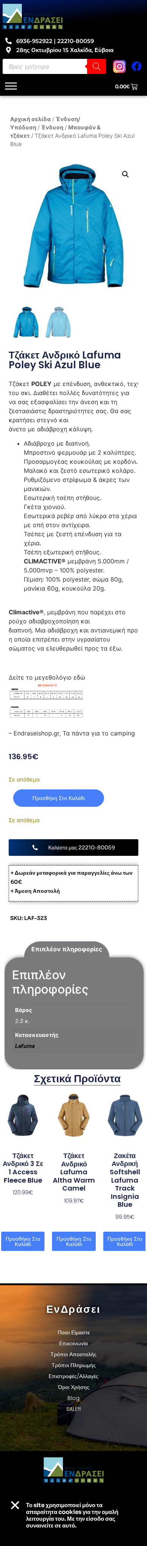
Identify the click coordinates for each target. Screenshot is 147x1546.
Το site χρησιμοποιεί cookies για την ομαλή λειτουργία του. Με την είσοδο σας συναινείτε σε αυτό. (72, 1515)
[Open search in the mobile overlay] (54, 66)
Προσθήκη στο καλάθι (58, 798)
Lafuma (25, 1046)
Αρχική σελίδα (30, 119)
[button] (125, 174)
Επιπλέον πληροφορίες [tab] (66, 949)
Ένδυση (52, 127)
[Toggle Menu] (11, 85)
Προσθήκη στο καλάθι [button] (23, 1241)
